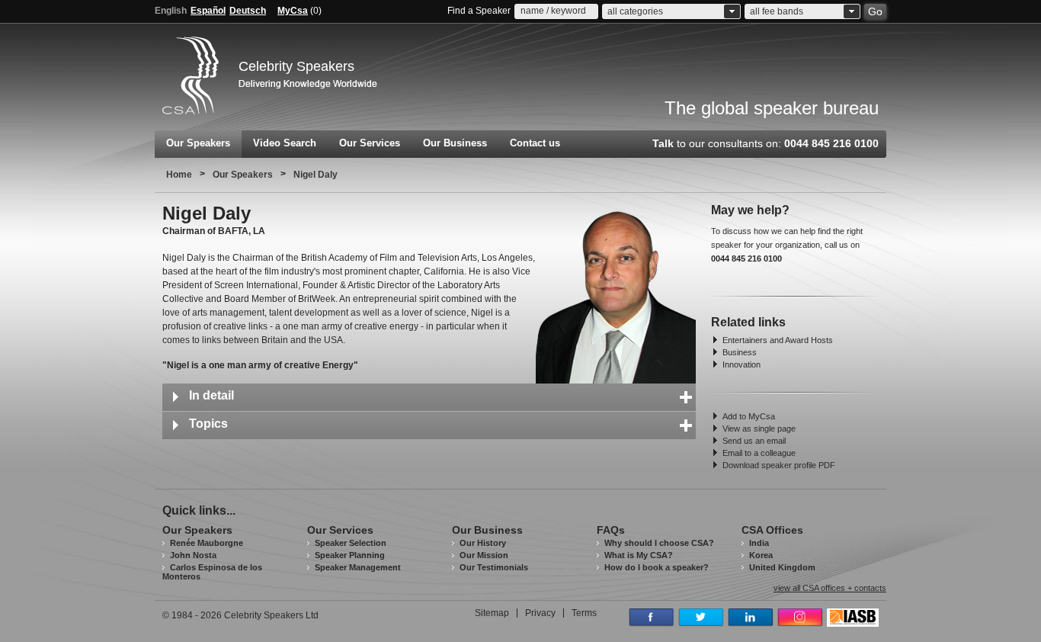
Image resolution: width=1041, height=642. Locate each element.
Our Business (455, 143)
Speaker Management (358, 567)
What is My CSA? (638, 555)
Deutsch (247, 10)
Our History (483, 542)
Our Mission (484, 555)
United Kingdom (782, 567)
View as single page (759, 428)
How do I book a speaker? (656, 567)
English (171, 10)
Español (208, 10)
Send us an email (754, 440)
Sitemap (492, 613)
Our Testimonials (494, 567)
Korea (761, 555)
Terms (584, 613)
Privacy (540, 613)
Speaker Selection (350, 542)
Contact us (535, 143)
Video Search (284, 143)
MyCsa (292, 10)
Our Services (369, 143)
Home (179, 174)
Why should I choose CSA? (659, 542)
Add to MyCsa (748, 416)
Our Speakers (198, 143)
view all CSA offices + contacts (830, 588)
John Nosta (193, 555)
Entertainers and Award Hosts (777, 340)
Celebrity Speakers (296, 66)
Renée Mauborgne (206, 542)
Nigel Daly (315, 174)
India (759, 542)
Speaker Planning (350, 555)
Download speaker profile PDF (778, 465)
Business (739, 352)
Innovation (741, 364)
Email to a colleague (759, 452)
